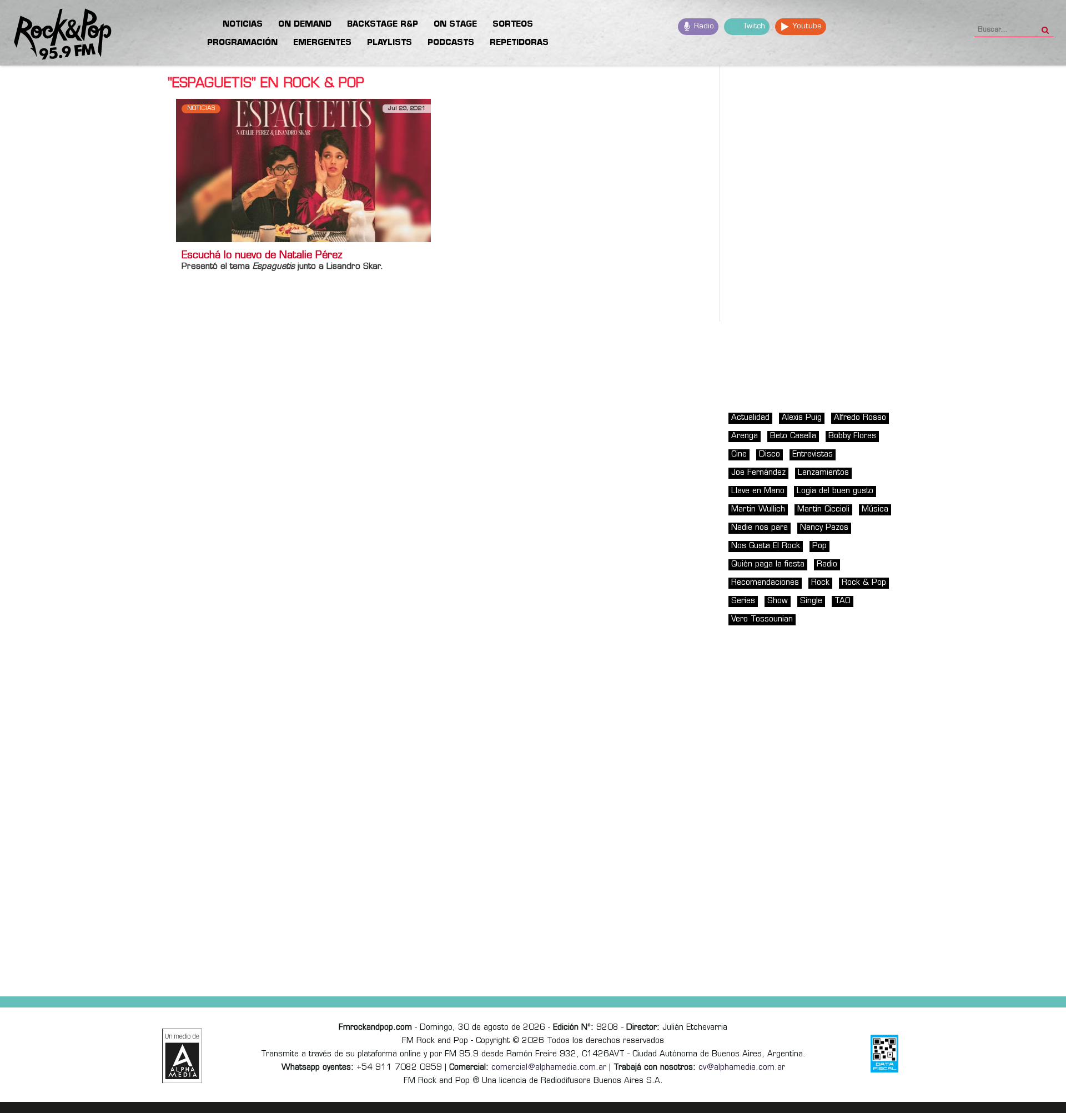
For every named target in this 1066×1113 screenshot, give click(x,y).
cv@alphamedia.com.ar (741, 1068)
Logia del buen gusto (835, 491)
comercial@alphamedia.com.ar (548, 1068)
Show (777, 601)
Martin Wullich (758, 509)
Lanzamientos (823, 473)
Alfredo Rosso (860, 418)
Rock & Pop (864, 583)
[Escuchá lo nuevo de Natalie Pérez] (303, 170)
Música (875, 509)
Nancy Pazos (824, 528)
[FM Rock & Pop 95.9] (55, 34)
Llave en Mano (758, 491)
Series (743, 601)
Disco (769, 454)
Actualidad (750, 418)
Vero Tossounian (762, 619)
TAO (842, 601)
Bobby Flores (852, 436)
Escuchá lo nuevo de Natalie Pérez (262, 256)
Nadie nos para (759, 528)
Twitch (753, 26)
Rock (820, 583)
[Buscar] (1045, 26)
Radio (703, 26)
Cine (739, 454)
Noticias (201, 109)
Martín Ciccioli (823, 509)
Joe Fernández (758, 473)
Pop (819, 546)
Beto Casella (793, 436)
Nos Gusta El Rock (765, 546)
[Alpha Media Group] (182, 1056)
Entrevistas (812, 454)
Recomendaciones (765, 583)
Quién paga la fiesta (767, 564)
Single (811, 601)
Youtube (806, 26)
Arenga (744, 436)
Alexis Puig (802, 418)
